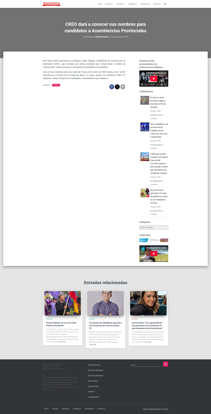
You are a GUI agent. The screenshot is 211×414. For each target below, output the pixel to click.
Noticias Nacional (95, 370)
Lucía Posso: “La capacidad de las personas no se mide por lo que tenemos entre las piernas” (147, 325)
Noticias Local (94, 365)
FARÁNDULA (132, 4)
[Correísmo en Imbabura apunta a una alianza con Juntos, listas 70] (105, 303)
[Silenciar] (162, 84)
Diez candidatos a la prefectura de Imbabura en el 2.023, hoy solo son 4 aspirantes (159, 130)
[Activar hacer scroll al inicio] (206, 409)
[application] (153, 78)
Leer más (62, 341)
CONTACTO (156, 4)
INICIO (100, 4)
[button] (112, 4)
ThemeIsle (164, 409)
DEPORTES (120, 4)
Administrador (157, 115)
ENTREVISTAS (145, 4)
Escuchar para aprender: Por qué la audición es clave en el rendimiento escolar (159, 196)
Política (56, 85)
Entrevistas (93, 386)
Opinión (91, 392)
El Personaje (93, 397)
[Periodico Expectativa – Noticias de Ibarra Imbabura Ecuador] (51, 4)
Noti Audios (93, 381)
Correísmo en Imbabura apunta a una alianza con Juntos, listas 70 (105, 325)
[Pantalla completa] (165, 84)
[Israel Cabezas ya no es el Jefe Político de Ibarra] (63, 303)
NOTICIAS (108, 4)
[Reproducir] (142, 84)
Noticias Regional (96, 376)
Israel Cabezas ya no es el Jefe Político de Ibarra (61, 324)
